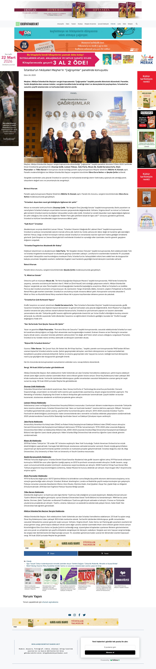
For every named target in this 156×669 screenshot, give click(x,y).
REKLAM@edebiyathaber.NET (46, 644)
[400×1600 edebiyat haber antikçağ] (9, 145)
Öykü (67, 24)
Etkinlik (113, 24)
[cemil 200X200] (146, 148)
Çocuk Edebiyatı (103, 24)
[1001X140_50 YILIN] (78, 18)
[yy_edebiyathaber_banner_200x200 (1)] (146, 109)
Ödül (124, 24)
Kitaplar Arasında (90, 24)
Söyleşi (80, 24)
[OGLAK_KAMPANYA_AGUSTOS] (146, 89)
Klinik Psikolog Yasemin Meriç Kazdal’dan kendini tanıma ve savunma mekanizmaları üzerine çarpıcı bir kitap (63, 566)
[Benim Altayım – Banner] (146, 206)
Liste (119, 24)
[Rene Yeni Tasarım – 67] (146, 231)
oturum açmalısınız (50, 602)
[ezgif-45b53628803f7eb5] (78, 38)
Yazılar (73, 24)
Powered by (105, 660)
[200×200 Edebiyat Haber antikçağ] (146, 167)
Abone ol (110, 652)
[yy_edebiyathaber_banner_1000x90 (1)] (77, 549)
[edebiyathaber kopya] (78, 51)
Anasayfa (60, 24)
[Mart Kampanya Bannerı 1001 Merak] (78, 66)
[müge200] (146, 128)
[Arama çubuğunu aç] (137, 24)
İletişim (130, 24)
